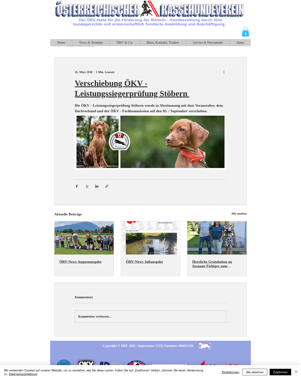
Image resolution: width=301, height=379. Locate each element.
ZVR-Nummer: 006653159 (174, 345)
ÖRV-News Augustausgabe (80, 262)
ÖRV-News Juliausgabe (144, 262)
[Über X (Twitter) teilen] (87, 186)
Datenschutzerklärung (23, 374)
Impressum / (147, 345)
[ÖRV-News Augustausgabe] (84, 238)
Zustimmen (280, 372)
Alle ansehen (239, 213)
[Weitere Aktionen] (223, 72)
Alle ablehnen (255, 372)
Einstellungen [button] (230, 372)
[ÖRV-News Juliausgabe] (150, 238)
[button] (245, 31)
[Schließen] (296, 372)
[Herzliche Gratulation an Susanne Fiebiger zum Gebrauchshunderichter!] (217, 238)
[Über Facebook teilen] (77, 186)
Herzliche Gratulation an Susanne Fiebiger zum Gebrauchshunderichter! (212, 264)
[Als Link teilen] (107, 186)
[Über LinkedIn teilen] (97, 186)
